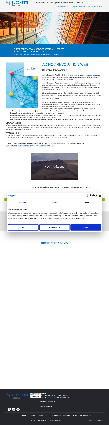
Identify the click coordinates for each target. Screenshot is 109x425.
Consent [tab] (22, 202)
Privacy (91, 420)
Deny (23, 227)
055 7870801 (53, 397)
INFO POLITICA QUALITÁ (47, 407)
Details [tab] (54, 202)
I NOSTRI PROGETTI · (63, 7)
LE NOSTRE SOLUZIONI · (81, 7)
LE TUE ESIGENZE (98, 7)
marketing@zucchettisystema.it (50, 403)
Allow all (85, 227)
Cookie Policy (99, 420)
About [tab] (86, 202)
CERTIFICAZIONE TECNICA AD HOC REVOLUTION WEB (36, 146)
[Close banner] (100, 196)
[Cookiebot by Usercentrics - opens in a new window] (87, 196)
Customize (53, 227)
